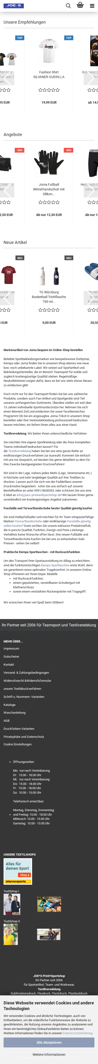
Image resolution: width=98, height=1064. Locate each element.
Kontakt (9, 664)
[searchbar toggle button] (68, 6)
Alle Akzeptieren (49, 1042)
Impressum (11, 648)
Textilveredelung (19, 451)
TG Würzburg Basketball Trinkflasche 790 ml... (49, 296)
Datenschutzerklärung (77, 1033)
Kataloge (9, 705)
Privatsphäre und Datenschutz (24, 737)
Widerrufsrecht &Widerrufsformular (27, 680)
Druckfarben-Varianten (19, 728)
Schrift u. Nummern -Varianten (24, 697)
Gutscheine (11, 656)
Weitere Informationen (49, 1054)
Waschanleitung (14, 712)
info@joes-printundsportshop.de (39, 495)
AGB (7, 720)
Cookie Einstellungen (18, 744)
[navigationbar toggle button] (92, 6)
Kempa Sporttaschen (55, 565)
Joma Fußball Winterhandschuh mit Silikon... (49, 189)
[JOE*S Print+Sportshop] (12, 6)
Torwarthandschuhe (28, 521)
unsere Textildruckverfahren (22, 688)
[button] (7, 78)
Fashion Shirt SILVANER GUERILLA (48, 74)
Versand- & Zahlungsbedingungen (26, 672)
